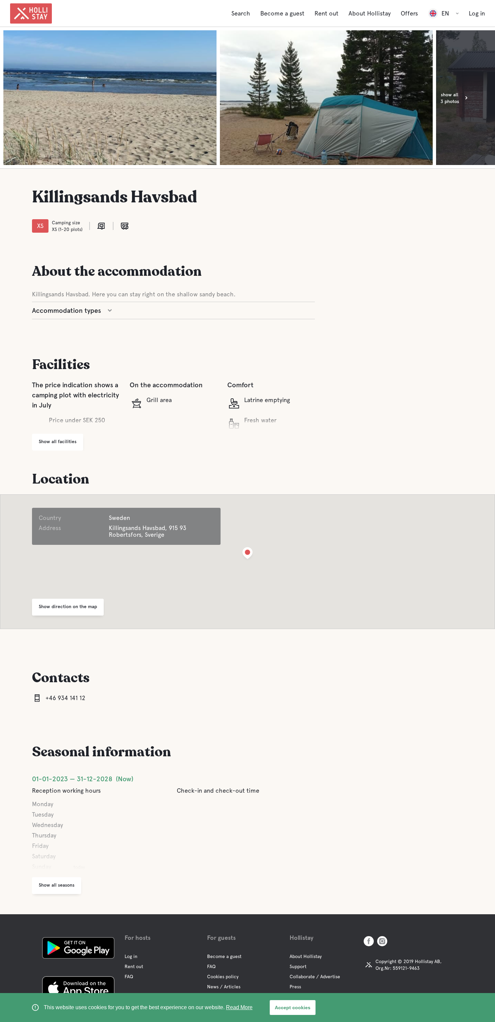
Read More (239, 1007)
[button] (247, 554)
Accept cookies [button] (292, 1007)
